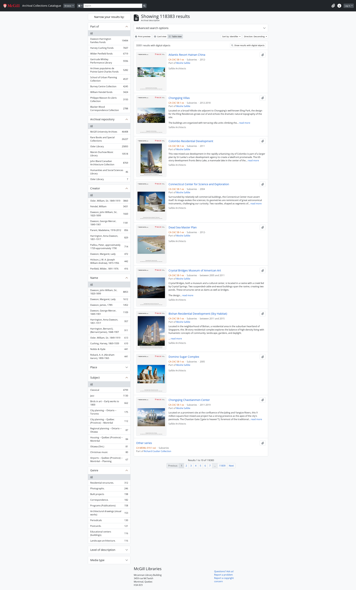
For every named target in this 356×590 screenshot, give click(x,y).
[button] (333, 6)
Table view (176, 36)
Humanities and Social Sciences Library (109, 172)
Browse (68, 5)
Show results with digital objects (249, 45)
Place (93, 367)
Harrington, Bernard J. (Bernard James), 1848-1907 (109, 330)
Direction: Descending (254, 36)
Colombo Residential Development (191, 141)
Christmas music (109, 453)
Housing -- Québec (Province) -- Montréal (109, 439)
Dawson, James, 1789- (109, 305)
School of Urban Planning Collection (109, 79)
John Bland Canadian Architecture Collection (109, 163)
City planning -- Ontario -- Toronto (109, 412)
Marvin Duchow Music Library (109, 154)
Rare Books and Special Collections (109, 139)
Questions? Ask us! (224, 571)
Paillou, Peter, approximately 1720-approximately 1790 (109, 246)
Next (231, 465)
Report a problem (223, 574)
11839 (222, 465)
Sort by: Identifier (230, 36)
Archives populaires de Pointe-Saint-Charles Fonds (109, 70)
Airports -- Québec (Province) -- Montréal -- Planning (109, 459)
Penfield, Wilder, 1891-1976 (109, 269)
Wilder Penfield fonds (109, 54)
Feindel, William (109, 207)
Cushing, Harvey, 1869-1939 (109, 344)
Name (94, 278)
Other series (144, 443)
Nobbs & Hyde (109, 350)
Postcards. (109, 526)
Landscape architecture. (109, 541)
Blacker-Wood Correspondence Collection (109, 108)
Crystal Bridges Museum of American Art (195, 270)
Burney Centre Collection (109, 87)
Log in (348, 5)
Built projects (109, 495)
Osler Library (109, 147)
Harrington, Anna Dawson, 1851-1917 (109, 237)
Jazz (109, 396)
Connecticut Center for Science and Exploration (199, 184)
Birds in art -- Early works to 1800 (109, 403)
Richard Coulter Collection (157, 451)
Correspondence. (109, 500)
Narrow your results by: (109, 17)
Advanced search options (152, 28)
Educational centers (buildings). (109, 533)
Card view (161, 36)
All (91, 33)
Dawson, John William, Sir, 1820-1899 (109, 214)
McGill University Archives (109, 132)
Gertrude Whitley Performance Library (109, 61)
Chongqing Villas (179, 98)
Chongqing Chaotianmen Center (189, 400)
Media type (97, 560)
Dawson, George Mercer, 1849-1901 (109, 223)
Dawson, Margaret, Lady (109, 254)
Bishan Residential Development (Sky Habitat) (198, 313)
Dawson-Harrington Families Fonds (109, 40)
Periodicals (109, 521)
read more (244, 122)
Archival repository (102, 119)
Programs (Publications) (109, 506)
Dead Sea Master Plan (183, 227)
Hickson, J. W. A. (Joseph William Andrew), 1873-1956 (109, 261)
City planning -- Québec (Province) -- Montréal (109, 421)
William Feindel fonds (109, 93)
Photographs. (109, 489)
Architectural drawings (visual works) (109, 513)
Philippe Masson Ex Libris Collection (109, 99)
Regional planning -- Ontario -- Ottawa (109, 430)
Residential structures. (109, 483)
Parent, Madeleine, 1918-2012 (109, 231)
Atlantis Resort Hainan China (187, 54)
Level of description (102, 550)
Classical (109, 390)
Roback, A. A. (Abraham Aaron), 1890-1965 (109, 356)
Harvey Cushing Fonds (109, 48)
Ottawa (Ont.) (109, 447)
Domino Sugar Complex (184, 356)
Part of (94, 26)
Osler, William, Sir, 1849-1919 (109, 201)
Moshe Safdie (183, 62)
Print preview (144, 36)
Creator (95, 188)
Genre (94, 470)
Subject (95, 377)
